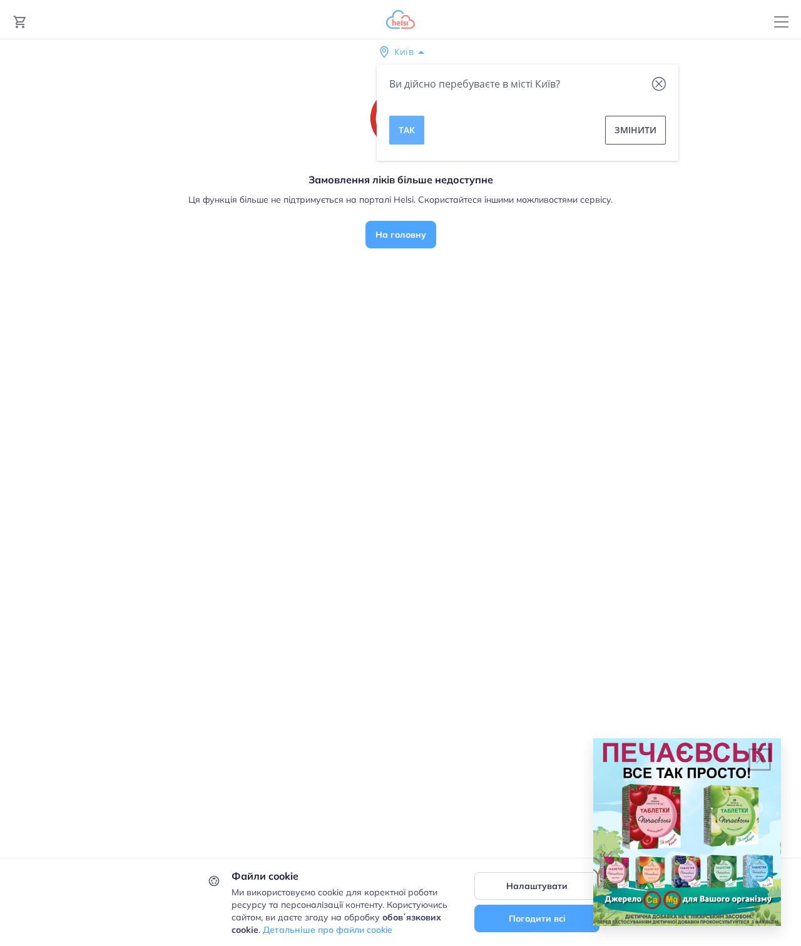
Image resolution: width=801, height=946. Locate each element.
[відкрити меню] (781, 22)
